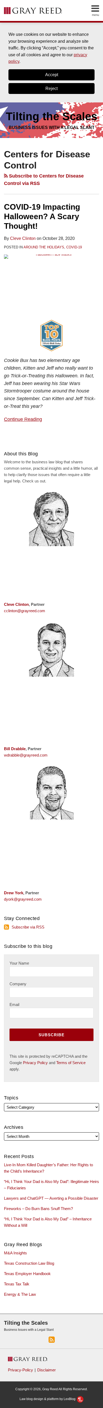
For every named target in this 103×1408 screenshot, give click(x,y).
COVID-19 (74, 247)
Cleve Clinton (23, 238)
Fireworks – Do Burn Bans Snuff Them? (38, 1208)
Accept (51, 74)
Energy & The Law (20, 1294)
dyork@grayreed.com (23, 899)
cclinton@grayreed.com (24, 610)
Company (18, 984)
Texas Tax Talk (16, 1284)
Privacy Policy (35, 1062)
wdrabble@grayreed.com (26, 755)
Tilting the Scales (26, 1322)
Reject (51, 88)
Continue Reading (23, 419)
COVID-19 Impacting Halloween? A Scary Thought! (42, 216)
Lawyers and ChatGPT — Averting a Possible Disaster (51, 1198)
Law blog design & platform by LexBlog (48, 1399)
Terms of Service (71, 1062)
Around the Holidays (44, 247)
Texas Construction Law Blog (29, 1263)
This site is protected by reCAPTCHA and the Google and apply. (48, 1062)
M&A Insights (15, 1253)
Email (14, 1004)
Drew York (13, 893)
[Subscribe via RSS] (52, 1339)
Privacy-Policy (20, 1370)
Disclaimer (46, 1370)
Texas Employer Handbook (27, 1273)
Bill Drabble (15, 748)
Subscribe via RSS (28, 927)
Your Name (19, 963)
